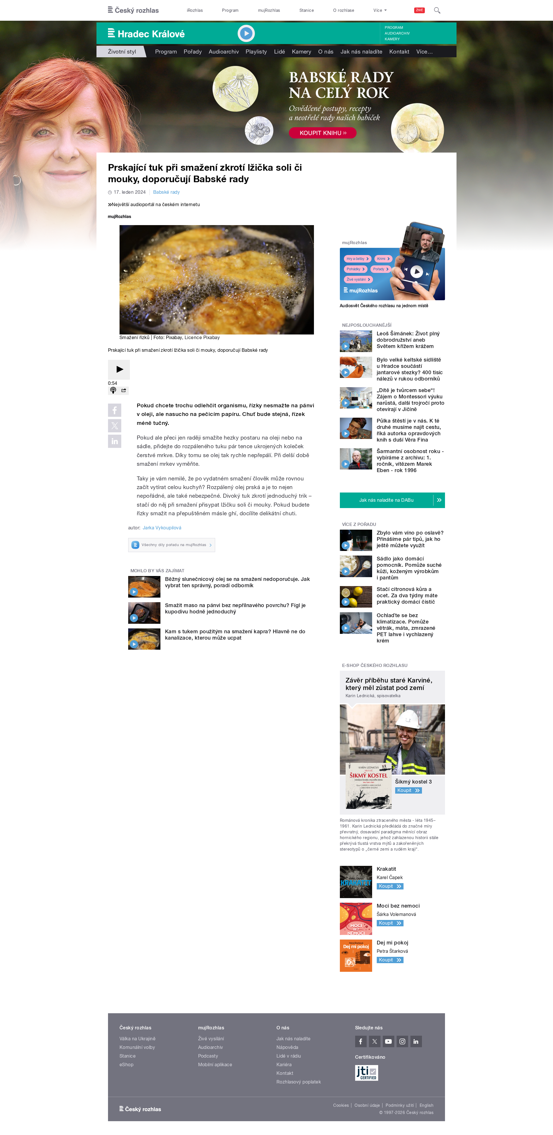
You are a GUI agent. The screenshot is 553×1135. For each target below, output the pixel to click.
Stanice (307, 10)
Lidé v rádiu (288, 1056)
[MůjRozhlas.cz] (119, 217)
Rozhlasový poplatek (298, 1082)
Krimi (381, 259)
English (426, 1105)
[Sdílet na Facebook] (114, 410)
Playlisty (256, 51)
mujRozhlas (269, 10)
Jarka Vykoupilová (162, 528)
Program (230, 10)
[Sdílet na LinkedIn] (114, 441)
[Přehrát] (119, 370)
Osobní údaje (367, 1105)
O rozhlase (343, 10)
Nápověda (287, 1047)
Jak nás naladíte (361, 51)
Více (424, 51)
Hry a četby (355, 259)
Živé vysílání (356, 279)
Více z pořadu (359, 524)
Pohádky (353, 269)
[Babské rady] (276, 105)
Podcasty (208, 1056)
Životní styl (122, 51)
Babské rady (166, 192)
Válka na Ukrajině (138, 1038)
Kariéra (283, 1064)
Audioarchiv (397, 33)
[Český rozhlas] (133, 10)
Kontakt (399, 51)
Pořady (193, 51)
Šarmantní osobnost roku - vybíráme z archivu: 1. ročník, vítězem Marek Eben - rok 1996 (410, 460)
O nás (326, 51)
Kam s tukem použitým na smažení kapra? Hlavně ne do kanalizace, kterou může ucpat (235, 634)
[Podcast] (113, 391)
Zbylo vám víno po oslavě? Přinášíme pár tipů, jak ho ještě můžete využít (410, 539)
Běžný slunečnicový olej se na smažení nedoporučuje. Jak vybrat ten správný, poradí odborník (237, 582)
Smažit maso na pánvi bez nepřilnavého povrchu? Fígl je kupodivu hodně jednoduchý (235, 608)
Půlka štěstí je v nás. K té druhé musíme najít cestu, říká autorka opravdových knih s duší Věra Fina (409, 430)
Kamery (392, 39)
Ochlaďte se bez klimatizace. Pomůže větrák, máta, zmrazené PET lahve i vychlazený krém (406, 628)
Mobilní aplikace (215, 1064)
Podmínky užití (400, 1105)
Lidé (279, 51)
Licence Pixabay (202, 337)
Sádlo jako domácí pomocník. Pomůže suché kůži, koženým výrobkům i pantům (409, 568)
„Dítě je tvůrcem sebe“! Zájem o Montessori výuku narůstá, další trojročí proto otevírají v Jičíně (411, 399)
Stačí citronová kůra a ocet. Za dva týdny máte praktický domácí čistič (407, 595)
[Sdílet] (123, 391)
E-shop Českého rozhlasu (375, 665)
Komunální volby (137, 1047)
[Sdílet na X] (114, 425)
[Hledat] (437, 10)
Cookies (341, 1105)
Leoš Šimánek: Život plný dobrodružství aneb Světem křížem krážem (408, 339)
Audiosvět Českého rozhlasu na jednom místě (384, 305)
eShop (126, 1064)
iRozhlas (195, 10)
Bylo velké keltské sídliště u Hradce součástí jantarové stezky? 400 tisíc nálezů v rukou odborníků (410, 369)
